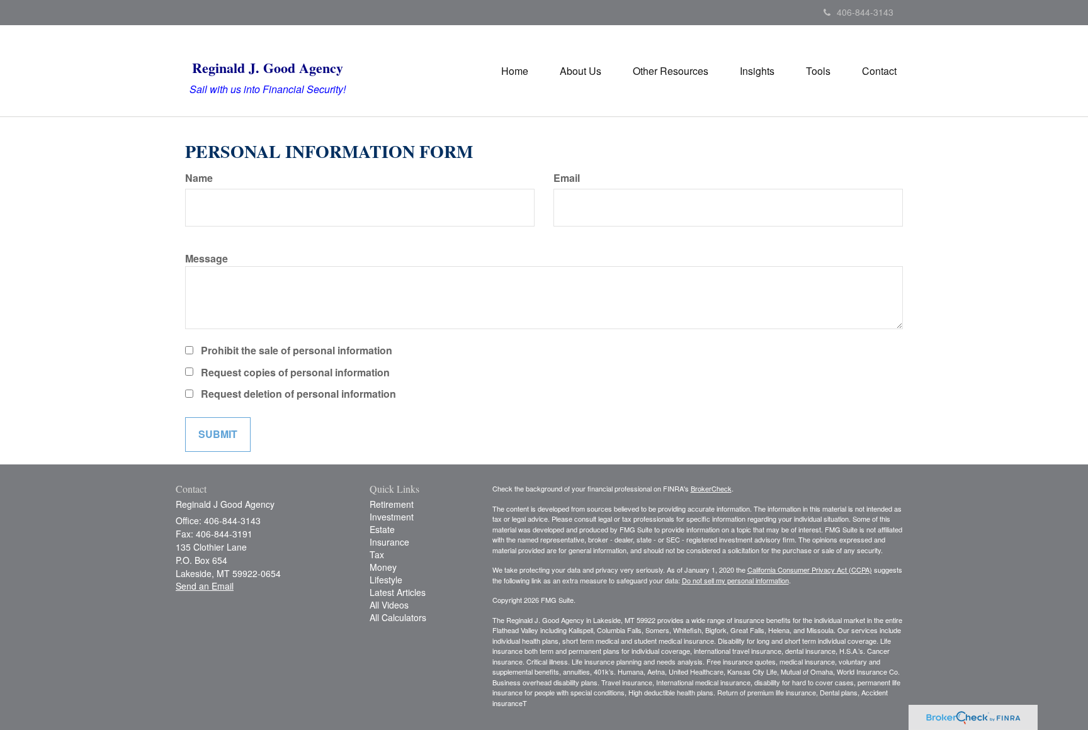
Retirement (392, 504)
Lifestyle (386, 579)
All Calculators (398, 617)
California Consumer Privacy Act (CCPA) (809, 569)
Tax (377, 554)
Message (206, 259)
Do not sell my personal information (735, 580)
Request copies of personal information (295, 372)
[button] (580, 71)
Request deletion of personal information (298, 394)
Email (566, 178)
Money (383, 567)
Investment (392, 516)
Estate (382, 529)
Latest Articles (398, 592)
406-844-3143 (865, 12)
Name (199, 178)
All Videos (389, 604)
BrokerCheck (711, 488)
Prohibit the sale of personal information (296, 350)
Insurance (389, 542)
